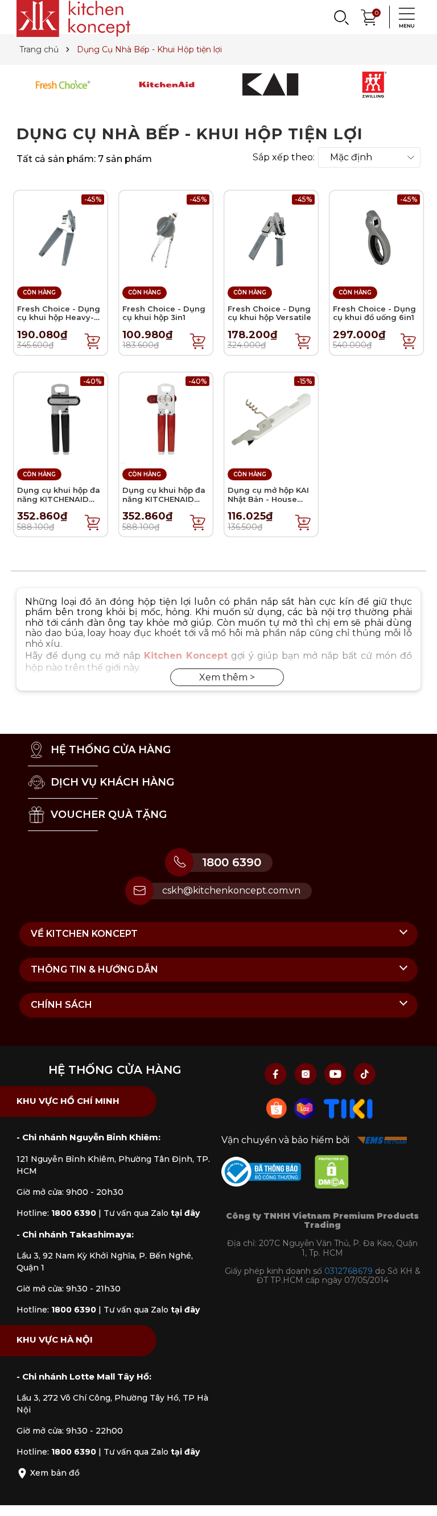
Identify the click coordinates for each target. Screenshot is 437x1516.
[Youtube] (336, 1073)
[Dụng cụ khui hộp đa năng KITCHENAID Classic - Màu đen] (60, 418)
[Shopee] (278, 1107)
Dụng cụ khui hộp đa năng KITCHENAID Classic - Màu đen (58, 498)
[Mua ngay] (92, 340)
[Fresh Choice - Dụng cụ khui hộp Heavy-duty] (60, 236)
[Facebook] (277, 1073)
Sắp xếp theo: (284, 157)
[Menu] (403, 17)
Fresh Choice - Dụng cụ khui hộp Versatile (269, 313)
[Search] (340, 17)
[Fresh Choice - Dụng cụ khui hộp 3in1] (166, 236)
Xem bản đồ (54, 1473)
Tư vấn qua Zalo (152, 1213)
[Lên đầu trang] (417, 1496)
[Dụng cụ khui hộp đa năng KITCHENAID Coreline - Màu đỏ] (166, 418)
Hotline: (56, 1213)
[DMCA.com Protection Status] (337, 1174)
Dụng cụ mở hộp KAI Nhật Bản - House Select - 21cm (268, 498)
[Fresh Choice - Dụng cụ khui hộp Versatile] (271, 236)
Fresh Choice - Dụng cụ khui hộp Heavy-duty (58, 317)
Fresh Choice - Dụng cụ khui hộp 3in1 (163, 313)
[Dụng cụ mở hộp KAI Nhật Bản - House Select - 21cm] (271, 418)
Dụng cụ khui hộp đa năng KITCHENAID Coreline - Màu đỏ (163, 498)
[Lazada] (306, 1107)
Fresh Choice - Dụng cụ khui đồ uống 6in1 (374, 313)
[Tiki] (348, 1107)
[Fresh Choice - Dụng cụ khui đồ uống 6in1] (376, 236)
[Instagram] (306, 1073)
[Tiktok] (364, 1073)
